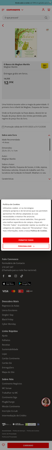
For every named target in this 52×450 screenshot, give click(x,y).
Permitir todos (26, 240)
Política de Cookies (39, 230)
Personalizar (24, 246)
